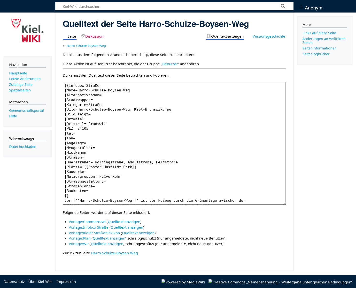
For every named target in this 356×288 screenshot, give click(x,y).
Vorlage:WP (79, 243)
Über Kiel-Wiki (40, 281)
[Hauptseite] (28, 34)
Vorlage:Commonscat (87, 221)
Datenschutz (14, 281)
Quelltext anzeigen (124, 221)
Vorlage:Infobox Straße (88, 227)
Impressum (66, 281)
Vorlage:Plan (80, 238)
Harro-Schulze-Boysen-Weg (86, 45)
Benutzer (170, 63)
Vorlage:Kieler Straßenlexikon (94, 232)
